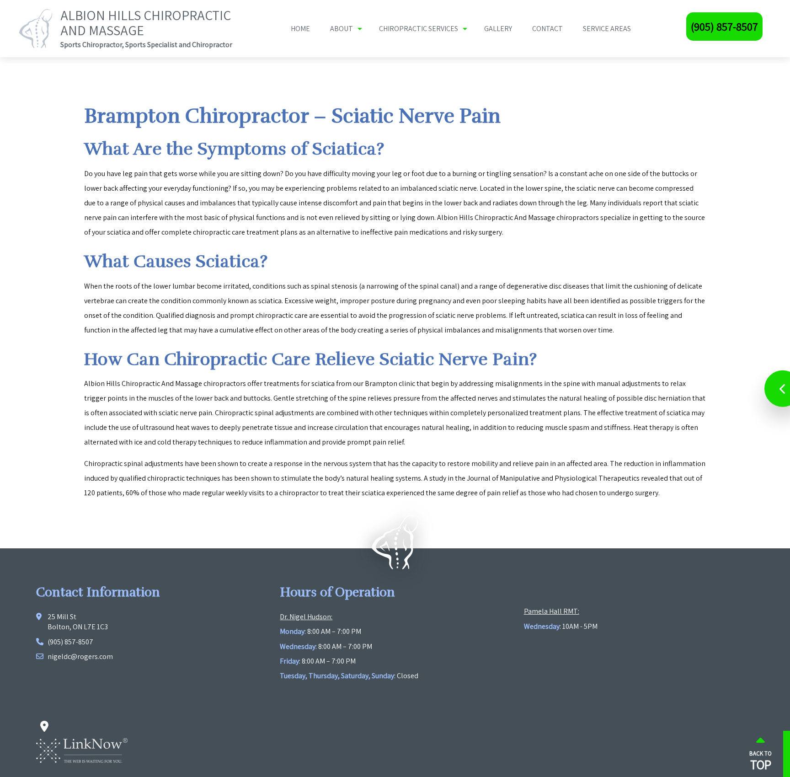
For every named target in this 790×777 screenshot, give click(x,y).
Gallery (498, 28)
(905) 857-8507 (724, 26)
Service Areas (607, 28)
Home (300, 28)
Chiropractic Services (418, 28)
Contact (547, 28)
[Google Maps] (44, 727)
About (341, 28)
